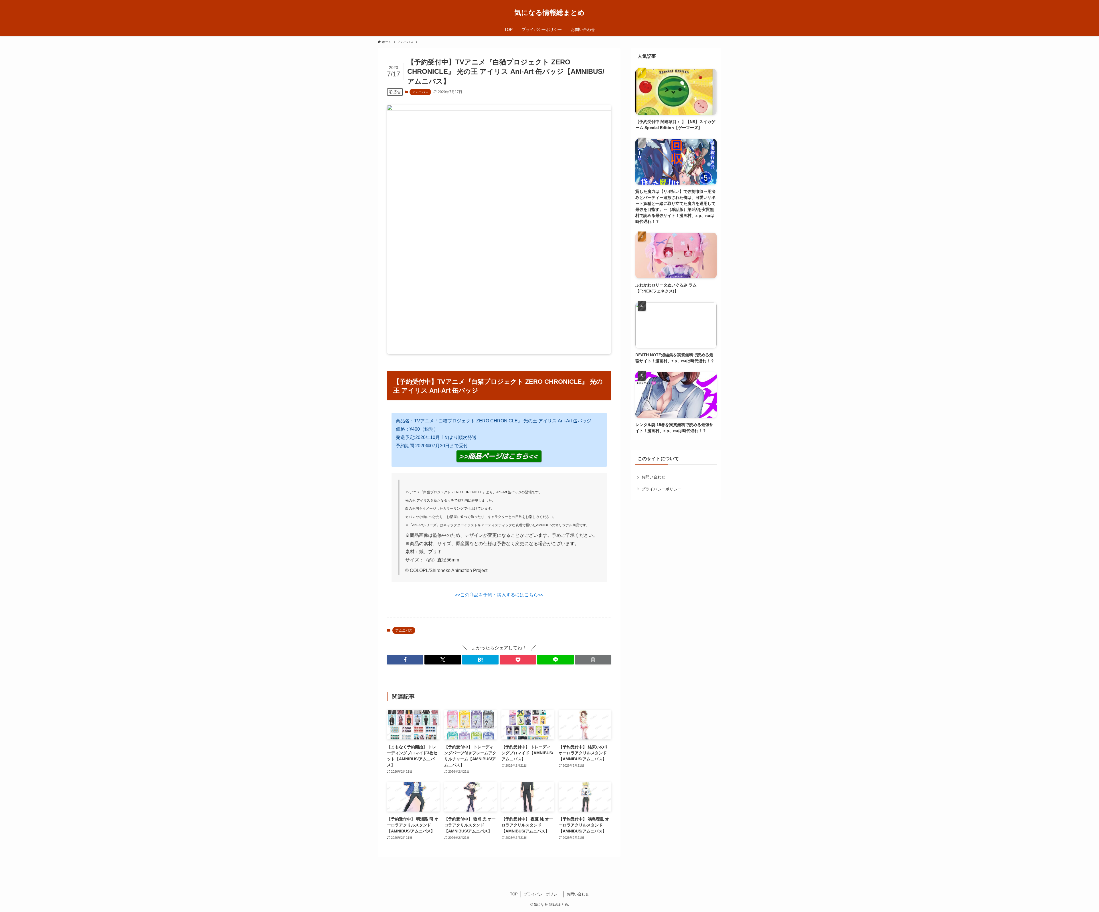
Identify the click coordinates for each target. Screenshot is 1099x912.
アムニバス (420, 92)
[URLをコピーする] (593, 659)
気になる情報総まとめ (549, 12)
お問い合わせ (653, 477)
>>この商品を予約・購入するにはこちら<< (499, 594)
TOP (514, 894)
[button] (405, 659)
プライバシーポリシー (661, 489)
